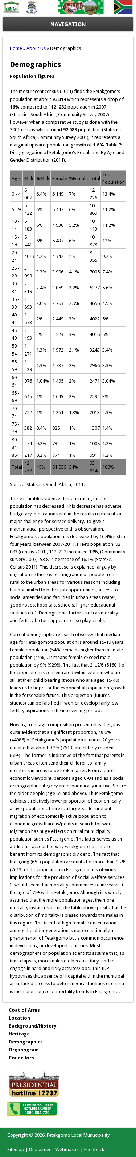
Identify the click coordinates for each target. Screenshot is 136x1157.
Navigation (68, 24)
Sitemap (15, 1149)
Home (16, 48)
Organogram (24, 1049)
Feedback (94, 1149)
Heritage (19, 1034)
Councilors (21, 1057)
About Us (36, 48)
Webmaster (67, 1149)
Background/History (33, 1026)
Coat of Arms (24, 1010)
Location (19, 1018)
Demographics (26, 1042)
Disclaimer (40, 1149)
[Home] (68, 13)
